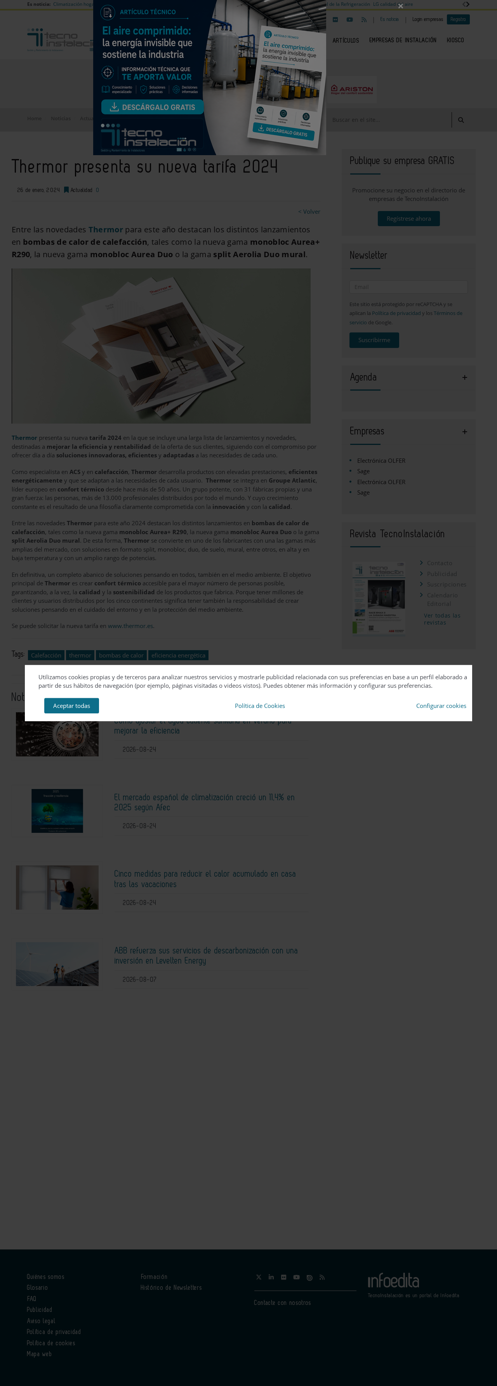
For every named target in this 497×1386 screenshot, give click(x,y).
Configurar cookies (441, 705)
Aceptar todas (71, 705)
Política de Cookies (260, 705)
